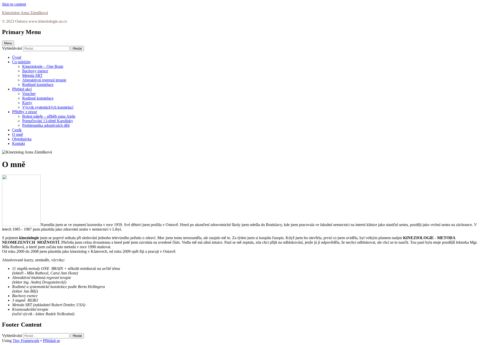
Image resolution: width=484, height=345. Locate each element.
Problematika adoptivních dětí (46, 125)
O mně (17, 134)
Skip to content (14, 4)
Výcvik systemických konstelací (47, 107)
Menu (8, 43)
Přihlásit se (51, 340)
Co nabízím (21, 62)
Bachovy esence (35, 71)
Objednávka (22, 139)
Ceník (17, 130)
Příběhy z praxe (24, 112)
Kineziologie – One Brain (42, 66)
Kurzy (27, 103)
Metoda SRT (32, 75)
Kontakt (18, 143)
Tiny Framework (26, 340)
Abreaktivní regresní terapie (44, 80)
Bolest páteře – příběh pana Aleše (48, 116)
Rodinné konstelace (37, 84)
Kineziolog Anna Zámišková (25, 13)
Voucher (29, 93)
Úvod (16, 57)
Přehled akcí (22, 89)
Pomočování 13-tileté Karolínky (47, 121)
